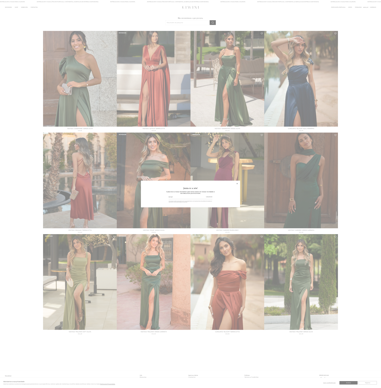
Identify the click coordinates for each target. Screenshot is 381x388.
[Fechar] (237, 184)
